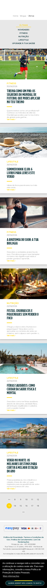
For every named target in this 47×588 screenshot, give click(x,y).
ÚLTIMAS (23, 25)
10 (26, 499)
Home (15, 16)
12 (38, 499)
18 (38, 505)
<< (9, 499)
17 (32, 505)
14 (15, 505)
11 (32, 499)
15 (21, 505)
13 (9, 505)
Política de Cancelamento (22, 540)
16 (26, 505)
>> (23, 512)
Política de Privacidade (13, 537)
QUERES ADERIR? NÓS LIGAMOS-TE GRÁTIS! (25, 583)
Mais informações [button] (11, 576)
